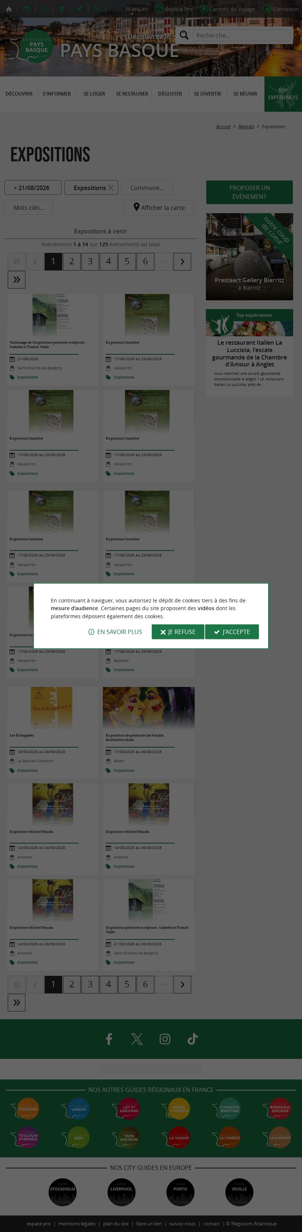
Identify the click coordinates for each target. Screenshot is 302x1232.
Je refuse (182, 632)
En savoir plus (119, 632)
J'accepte (236, 632)
